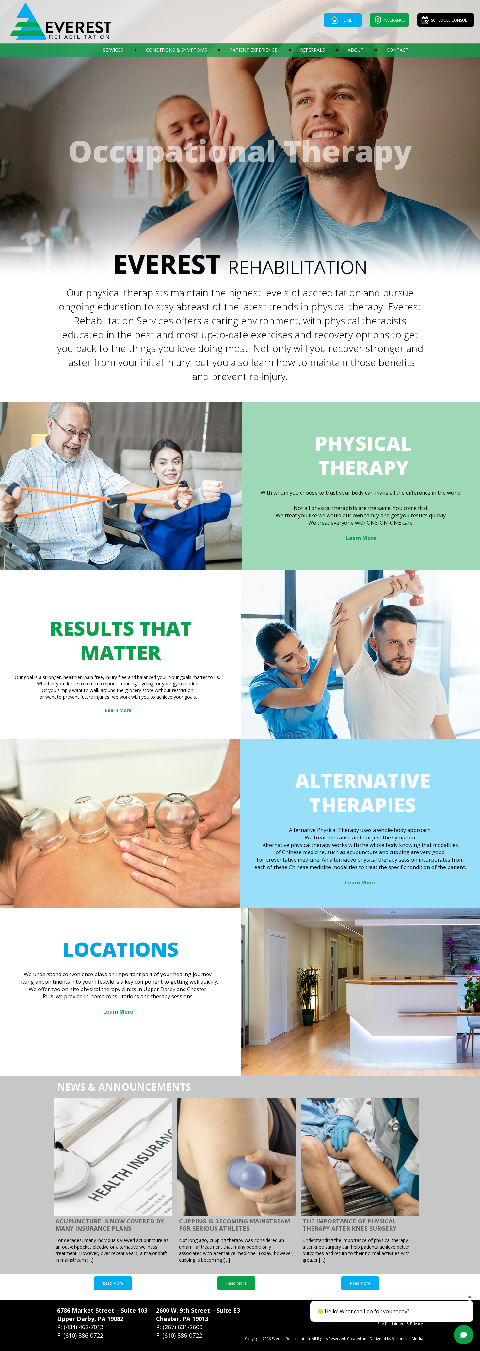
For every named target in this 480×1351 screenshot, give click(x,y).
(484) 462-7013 (84, 1327)
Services (113, 50)
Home (346, 20)
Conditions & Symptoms (176, 50)
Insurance (394, 20)
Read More (113, 1283)
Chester (167, 1319)
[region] (240, 140)
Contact (397, 50)
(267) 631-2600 (182, 1327)
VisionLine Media (407, 1338)
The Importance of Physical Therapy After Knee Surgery (349, 1225)
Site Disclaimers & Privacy (400, 1323)
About (356, 50)
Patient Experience (253, 50)
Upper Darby (75, 1319)
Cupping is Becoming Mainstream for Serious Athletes (234, 1225)
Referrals (312, 50)
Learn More (361, 538)
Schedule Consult (450, 20)
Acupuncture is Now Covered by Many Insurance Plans (110, 1225)
